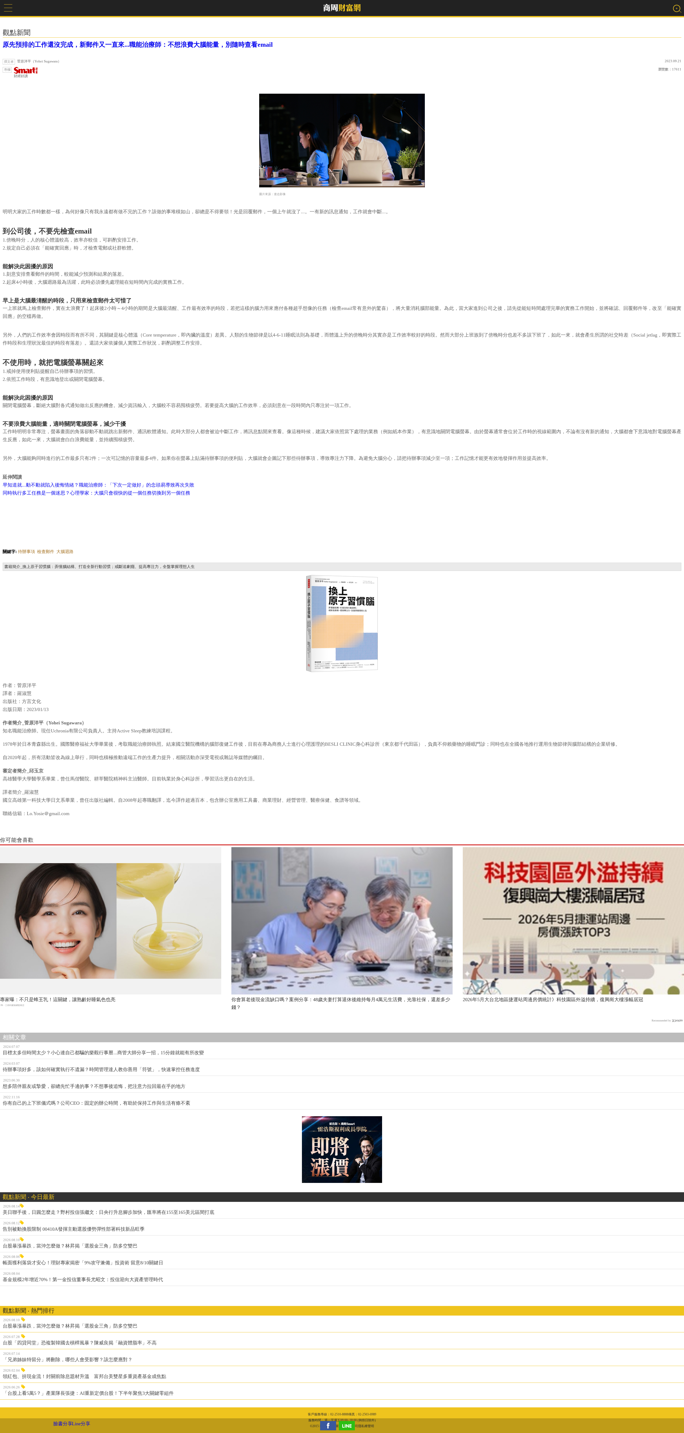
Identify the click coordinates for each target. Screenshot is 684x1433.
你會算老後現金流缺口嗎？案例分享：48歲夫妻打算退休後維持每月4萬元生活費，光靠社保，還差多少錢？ (340, 1003)
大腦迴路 (64, 551)
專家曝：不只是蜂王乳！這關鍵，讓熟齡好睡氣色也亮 (57, 999)
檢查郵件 (45, 551)
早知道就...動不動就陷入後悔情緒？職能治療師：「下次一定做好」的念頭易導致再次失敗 (98, 485)
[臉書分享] (329, 1425)
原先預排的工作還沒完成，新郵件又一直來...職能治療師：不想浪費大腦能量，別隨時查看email (138, 44)
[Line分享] (348, 1425)
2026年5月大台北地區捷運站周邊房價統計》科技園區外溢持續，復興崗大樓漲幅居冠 (553, 999)
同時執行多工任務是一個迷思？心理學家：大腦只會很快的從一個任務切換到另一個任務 (96, 493)
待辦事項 (26, 551)
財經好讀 (21, 76)
